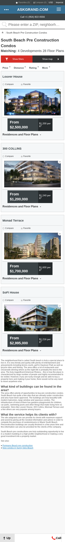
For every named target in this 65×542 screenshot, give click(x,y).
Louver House (12, 76)
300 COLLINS (12, 148)
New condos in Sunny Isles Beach (17, 448)
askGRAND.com (32, 9)
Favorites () (24, 2)
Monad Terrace (13, 220)
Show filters (18, 59)
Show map (47, 59)
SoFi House (10, 292)
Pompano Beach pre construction (17, 445)
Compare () (40, 2)
